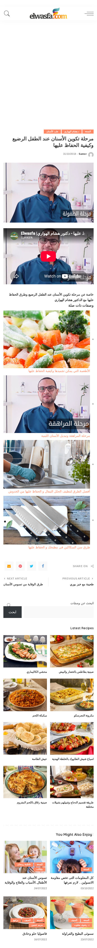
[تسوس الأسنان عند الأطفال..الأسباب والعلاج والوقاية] (25, 857)
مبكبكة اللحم (39, 715)
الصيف (74, 920)
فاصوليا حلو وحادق (35, 933)
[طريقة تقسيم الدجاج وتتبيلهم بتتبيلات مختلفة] (72, 782)
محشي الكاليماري (37, 671)
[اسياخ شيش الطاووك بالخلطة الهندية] (72, 738)
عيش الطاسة (39, 759)
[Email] (9, 566)
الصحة (88, 131)
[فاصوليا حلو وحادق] (25, 912)
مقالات (39, 869)
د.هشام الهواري (71, 131)
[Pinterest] (20, 566)
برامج (15, 920)
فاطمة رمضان (24, 864)
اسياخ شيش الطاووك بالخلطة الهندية (73, 759)
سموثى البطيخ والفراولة (78, 933)
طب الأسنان (52, 131)
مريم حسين (37, 925)
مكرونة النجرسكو (84, 715)
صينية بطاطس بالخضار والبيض (76, 671)
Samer (83, 154)
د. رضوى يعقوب (81, 925)
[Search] (8, 13)
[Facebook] (42, 566)
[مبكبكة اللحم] (25, 695)
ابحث (12, 612)
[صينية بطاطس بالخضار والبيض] (72, 651)
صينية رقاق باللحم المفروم (32, 802)
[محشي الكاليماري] (25, 651)
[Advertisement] (48, 71)
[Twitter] (31, 566)
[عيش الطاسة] (25, 738)
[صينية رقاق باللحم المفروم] (25, 782)
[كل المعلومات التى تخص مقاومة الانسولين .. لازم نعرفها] (72, 857)
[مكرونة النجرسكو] (72, 695)
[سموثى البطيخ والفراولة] (72, 912)
